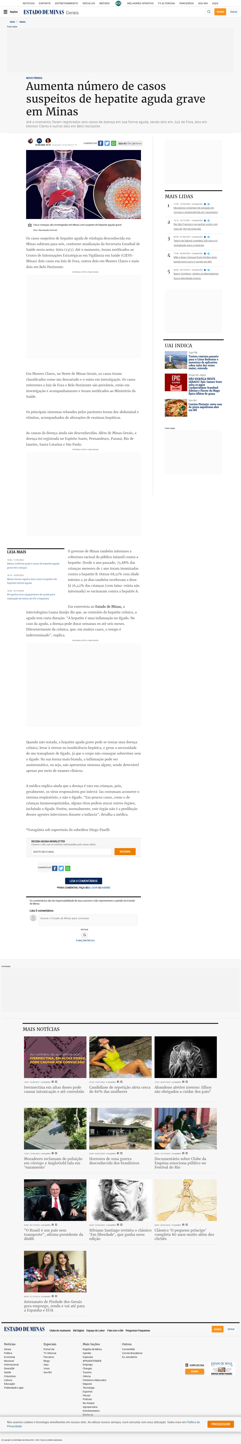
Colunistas (10, 1376)
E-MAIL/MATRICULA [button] (85, 940)
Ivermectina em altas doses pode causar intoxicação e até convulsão (54, 1089)
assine (106, 887)
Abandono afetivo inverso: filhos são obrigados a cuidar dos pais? (183, 1089)
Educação (9, 1383)
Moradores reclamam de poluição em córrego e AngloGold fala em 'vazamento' (53, 1163)
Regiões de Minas (92, 1349)
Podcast (87, 1399)
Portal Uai (49, 1349)
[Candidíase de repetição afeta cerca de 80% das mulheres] (120, 1057)
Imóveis (104, 3)
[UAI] (118, 3)
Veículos (88, 3)
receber (125, 851)
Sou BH (203, 3)
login (94, 887)
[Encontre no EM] (208, 11)
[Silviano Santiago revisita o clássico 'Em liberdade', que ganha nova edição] (120, 1200)
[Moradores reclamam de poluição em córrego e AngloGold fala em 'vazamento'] (55, 1128)
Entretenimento (66, 3)
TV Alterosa (166, 3)
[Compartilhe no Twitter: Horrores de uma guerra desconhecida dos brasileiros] (120, 1153)
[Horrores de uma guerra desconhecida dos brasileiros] (120, 1128)
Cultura (8, 1380)
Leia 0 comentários (84, 881)
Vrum (47, 1368)
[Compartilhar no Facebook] (100, 143)
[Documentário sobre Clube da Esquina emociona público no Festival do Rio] (186, 1128)
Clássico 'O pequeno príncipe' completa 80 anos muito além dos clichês (184, 1234)
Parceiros (186, 3)
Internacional (11, 1364)
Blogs (47, 1360)
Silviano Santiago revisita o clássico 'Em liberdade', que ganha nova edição (120, 1234)
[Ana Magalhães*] (30, 140)
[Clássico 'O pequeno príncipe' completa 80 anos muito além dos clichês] (186, 1200)
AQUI (215, 3)
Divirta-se (88, 1414)
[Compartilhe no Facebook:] (52, 1225)
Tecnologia (89, 1387)
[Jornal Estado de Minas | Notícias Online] (43, 12)
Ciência (87, 1376)
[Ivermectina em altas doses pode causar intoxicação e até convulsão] (55, 1057)
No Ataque (88, 1403)
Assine (220, 11)
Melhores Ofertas (140, 3)
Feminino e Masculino (94, 1380)
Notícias (29, 3)
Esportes (87, 1391)
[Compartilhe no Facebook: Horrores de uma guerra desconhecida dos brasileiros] (117, 1153)
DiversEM (9, 1368)
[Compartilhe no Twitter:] (55, 1225)
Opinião (87, 1353)
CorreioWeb (128, 1349)
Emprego (88, 1364)
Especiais (88, 1357)
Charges (87, 1368)
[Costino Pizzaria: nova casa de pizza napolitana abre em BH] (176, 408)
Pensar (87, 1395)
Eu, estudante (129, 1357)
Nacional (9, 1360)
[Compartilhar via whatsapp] (113, 143)
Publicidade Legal (13, 1387)
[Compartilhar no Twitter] (107, 143)
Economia (9, 1357)
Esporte (45, 3)
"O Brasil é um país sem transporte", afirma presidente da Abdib (53, 1234)
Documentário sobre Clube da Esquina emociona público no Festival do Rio (180, 1163)
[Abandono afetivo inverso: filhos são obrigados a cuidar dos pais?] (186, 1057)
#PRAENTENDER (92, 1360)
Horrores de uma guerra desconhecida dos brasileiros (114, 1160)
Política (8, 1353)
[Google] (84, 935)
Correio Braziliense (132, 1353)
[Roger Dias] (48, 140)
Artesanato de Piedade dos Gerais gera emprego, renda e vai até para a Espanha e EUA (54, 1306)
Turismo (87, 1372)
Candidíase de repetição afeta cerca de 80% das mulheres (119, 1089)
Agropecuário (90, 1407)
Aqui (46, 1364)
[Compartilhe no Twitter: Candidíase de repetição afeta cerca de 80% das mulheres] (120, 1082)
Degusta (87, 1383)
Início (12, 21)
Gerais (72, 12)
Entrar (233, 11)
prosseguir (220, 1424)
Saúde (7, 1372)
